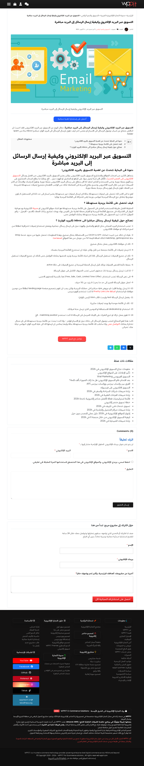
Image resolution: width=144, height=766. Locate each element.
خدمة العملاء (34, 630)
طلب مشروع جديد (32, 642)
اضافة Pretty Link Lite (105, 291)
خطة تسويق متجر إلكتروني (117, 402)
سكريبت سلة (95, 661)
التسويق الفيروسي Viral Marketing (113, 376)
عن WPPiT (127, 630)
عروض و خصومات (123, 645)
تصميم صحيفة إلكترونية (60, 633)
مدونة (35, 208)
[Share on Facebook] (124, 347)
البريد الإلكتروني (63, 450)
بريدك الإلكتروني (125, 559)
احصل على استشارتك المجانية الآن (112, 599)
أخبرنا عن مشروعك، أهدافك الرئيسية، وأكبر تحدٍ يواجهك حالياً (104, 573)
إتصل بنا (36, 645)
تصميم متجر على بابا (62, 630)
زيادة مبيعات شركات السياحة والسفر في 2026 (108, 391)
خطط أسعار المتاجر (93, 642)
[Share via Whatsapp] (117, 347)
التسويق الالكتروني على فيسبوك (115, 387)
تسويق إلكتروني (64, 649)
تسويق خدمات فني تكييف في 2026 (113, 406)
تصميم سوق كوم (63, 627)
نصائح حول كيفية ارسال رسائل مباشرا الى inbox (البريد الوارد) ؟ (96, 147)
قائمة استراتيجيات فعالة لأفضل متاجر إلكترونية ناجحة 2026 (102, 398)
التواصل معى (113, 324)
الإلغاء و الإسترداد (124, 680)
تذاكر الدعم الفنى (32, 633)
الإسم (130, 545)
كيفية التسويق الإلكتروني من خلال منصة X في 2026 (105, 417)
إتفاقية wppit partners (121, 667)
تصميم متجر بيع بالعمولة (91, 668)
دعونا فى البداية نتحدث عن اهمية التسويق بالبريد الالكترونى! (98, 141)
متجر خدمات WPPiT (123, 652)
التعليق (129, 469)
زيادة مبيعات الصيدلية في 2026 (115, 420)
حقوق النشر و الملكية (122, 664)
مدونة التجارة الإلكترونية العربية (113, 15)
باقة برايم (97, 671)
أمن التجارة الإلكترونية (122, 642)
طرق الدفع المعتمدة (123, 649)
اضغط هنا (57, 238)
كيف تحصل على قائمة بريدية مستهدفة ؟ (105, 144)
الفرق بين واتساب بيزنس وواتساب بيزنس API (108, 383)
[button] (9, 4)
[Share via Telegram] (110, 347)
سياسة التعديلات (124, 671)
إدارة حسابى (34, 627)
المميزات (127, 655)
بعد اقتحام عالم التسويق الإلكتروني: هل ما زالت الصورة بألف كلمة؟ (99, 380)
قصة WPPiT (126, 633)
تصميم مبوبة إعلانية (93, 674)
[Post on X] (130, 347)
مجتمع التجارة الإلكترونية (91, 627)
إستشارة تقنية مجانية (30, 639)
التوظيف (127, 639)
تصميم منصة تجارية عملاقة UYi (88, 664)
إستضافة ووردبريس (62, 639)
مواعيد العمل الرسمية (122, 661)
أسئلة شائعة (126, 658)
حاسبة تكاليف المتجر (30, 636)
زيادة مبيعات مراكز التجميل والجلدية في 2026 (108, 409)
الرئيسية (130, 15)
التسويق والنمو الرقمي (90, 15)
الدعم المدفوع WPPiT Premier (58, 645)
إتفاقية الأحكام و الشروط (121, 677)
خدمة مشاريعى (94, 658)
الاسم (130, 450)
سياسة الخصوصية (123, 674)
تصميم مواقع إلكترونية (61, 642)
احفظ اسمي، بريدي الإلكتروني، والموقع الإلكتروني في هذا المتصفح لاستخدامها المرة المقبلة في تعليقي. (81, 462)
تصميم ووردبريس (63, 636)
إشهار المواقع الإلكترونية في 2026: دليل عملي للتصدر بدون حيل (100, 413)
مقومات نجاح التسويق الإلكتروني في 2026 (110, 369)
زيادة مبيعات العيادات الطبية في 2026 (112, 395)
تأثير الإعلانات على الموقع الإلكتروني (114, 372)
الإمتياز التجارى (125, 636)
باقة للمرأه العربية (94, 645)
